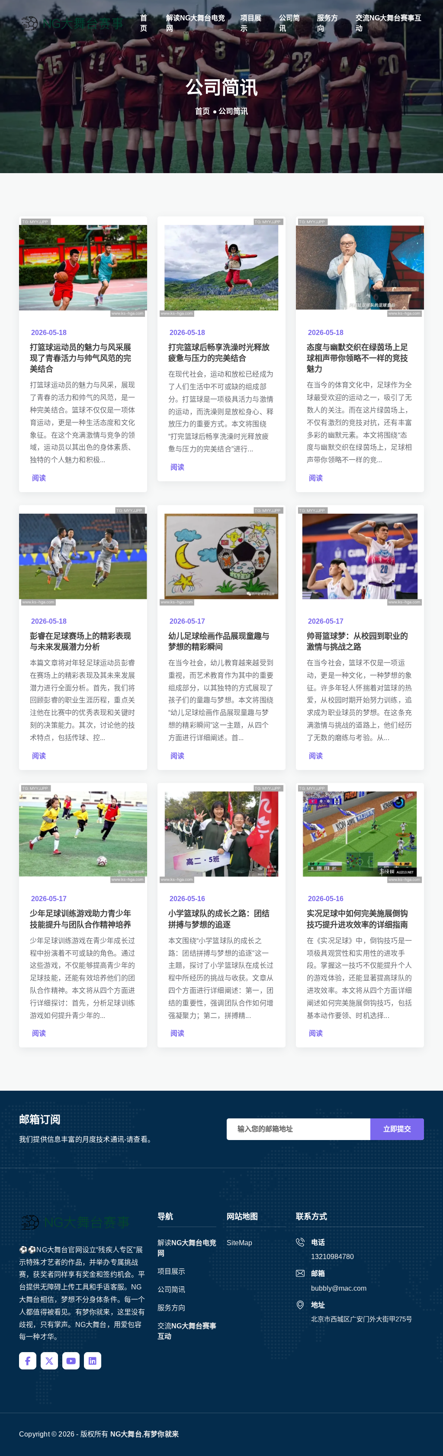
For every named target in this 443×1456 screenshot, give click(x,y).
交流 (388, 23)
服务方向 (327, 23)
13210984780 (332, 1256)
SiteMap (239, 1243)
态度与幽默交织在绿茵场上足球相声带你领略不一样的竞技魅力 (357, 358)
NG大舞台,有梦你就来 (144, 1434)
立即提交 (397, 1129)
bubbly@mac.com (338, 1288)
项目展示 (251, 23)
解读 (195, 23)
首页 (143, 23)
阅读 (39, 478)
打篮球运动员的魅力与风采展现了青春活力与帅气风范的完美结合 (80, 358)
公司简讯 (289, 23)
